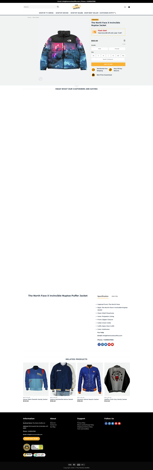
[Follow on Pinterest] (109, 344)
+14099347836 (108, 340)
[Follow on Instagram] (102, 344)
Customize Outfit (107, 13)
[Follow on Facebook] (99, 344)
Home (29, 17)
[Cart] (129, 7)
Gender (93, 45)
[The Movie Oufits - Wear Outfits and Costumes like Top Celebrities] (76, 7)
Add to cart (108, 64)
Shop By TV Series (46, 13)
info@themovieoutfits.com (112, 336)
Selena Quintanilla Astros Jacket (61, 399)
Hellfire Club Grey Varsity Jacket (115, 399)
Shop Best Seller (91, 13)
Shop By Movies (62, 13)
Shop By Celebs (77, 13)
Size (92, 52)
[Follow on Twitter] (105, 344)
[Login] (125, 7)
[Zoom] (40, 79)
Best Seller (36, 17)
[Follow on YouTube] (112, 344)
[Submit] (57, 6)
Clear (123, 44)
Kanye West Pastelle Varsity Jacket (35, 399)
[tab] (102, 296)
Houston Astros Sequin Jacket (88, 399)
